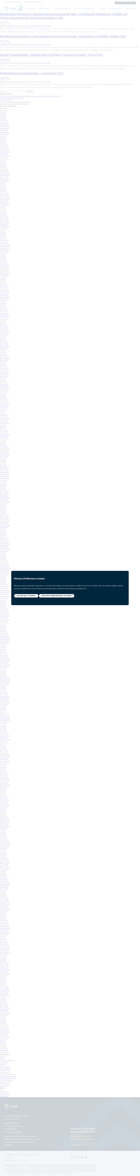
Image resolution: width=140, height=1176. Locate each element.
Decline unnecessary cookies (57, 596)
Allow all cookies (26, 596)
